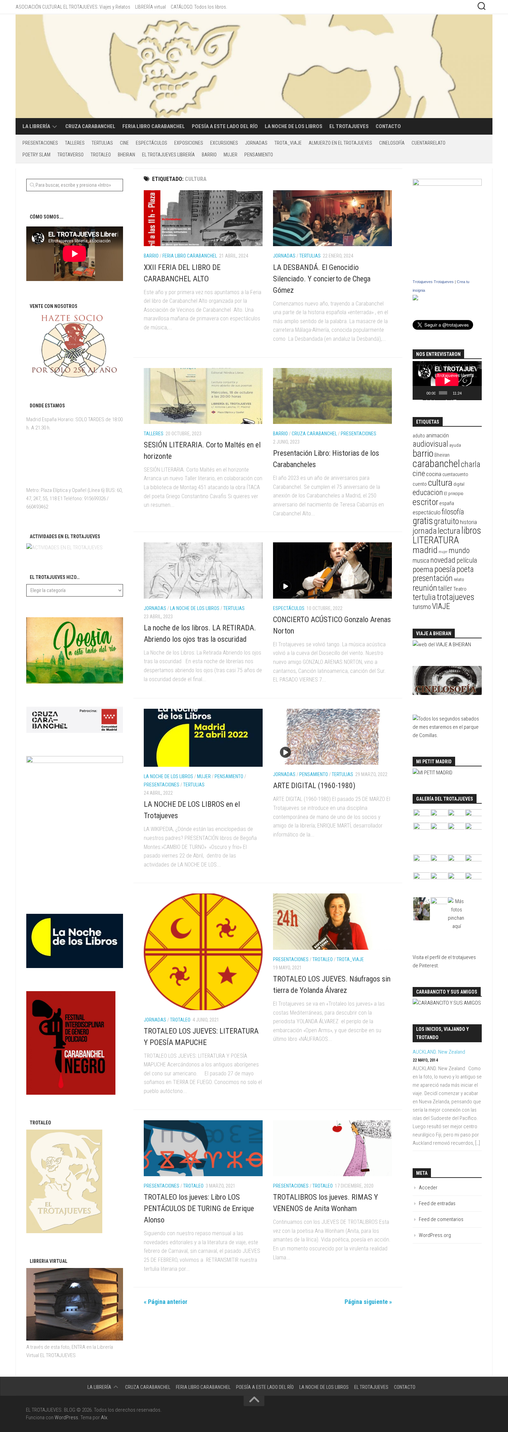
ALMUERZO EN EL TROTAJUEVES (340, 143)
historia (468, 522)
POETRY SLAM (36, 154)
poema (423, 569)
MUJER (230, 154)
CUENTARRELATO (428, 143)
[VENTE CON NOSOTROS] (74, 376)
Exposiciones (188, 143)
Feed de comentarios (441, 1219)
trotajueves (455, 597)
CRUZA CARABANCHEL (90, 126)
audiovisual (430, 444)
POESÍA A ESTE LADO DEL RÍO (225, 126)
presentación (433, 578)
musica (421, 560)
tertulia (424, 597)
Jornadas (256, 143)
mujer (443, 552)
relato (459, 579)
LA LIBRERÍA (36, 126)
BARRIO (209, 154)
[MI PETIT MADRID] (432, 773)
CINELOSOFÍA (392, 143)
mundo (459, 550)
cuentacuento (455, 474)
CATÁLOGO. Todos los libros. (199, 7)
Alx (104, 1417)
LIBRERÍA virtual (150, 7)
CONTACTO (388, 126)
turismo (422, 607)
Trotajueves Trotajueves (433, 282)
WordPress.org (435, 1235)
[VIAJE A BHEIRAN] (442, 644)
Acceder (428, 1187)
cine (419, 473)
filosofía (453, 511)
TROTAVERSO (70, 154)
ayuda (455, 445)
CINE (124, 143)
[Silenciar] (467, 392)
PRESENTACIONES (40, 143)
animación (437, 435)
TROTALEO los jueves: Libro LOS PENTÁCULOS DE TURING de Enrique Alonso (199, 1208)
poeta (465, 569)
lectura (449, 531)
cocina (433, 474)
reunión (425, 588)
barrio (423, 453)
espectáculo (427, 512)
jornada (425, 531)
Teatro (460, 589)
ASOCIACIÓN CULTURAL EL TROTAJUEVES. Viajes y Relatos (73, 7)
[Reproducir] (421, 392)
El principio (453, 493)
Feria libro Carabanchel (153, 126)
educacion (428, 492)
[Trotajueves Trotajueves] (415, 299)
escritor (425, 502)
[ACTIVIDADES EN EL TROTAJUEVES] (64, 547)
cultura (440, 482)
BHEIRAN (126, 154)
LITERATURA (436, 540)
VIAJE (441, 606)
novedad (442, 560)
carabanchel (436, 464)
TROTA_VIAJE (288, 143)
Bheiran (442, 455)
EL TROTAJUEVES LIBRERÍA (168, 154)
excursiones (224, 143)
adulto (419, 435)
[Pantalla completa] (475, 392)
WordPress (66, 1417)
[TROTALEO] (64, 1231)
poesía (444, 569)
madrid (425, 549)
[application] (447, 380)
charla (470, 464)
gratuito (446, 521)
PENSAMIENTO (258, 154)
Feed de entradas (437, 1203)
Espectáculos (151, 143)
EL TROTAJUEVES (349, 126)
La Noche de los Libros (293, 126)
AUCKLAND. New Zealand (439, 1052)
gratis (423, 520)
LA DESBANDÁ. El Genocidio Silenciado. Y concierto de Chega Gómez (321, 278)
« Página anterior (165, 1301)
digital (458, 484)
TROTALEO (101, 154)
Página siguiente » (368, 1301)
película (467, 560)
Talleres (75, 143)
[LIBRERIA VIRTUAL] (74, 1339)
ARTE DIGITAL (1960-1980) (314, 785)
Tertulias (102, 143)
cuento (420, 484)
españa (446, 503)
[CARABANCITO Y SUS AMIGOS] (447, 1003)
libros (471, 530)
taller (445, 588)
